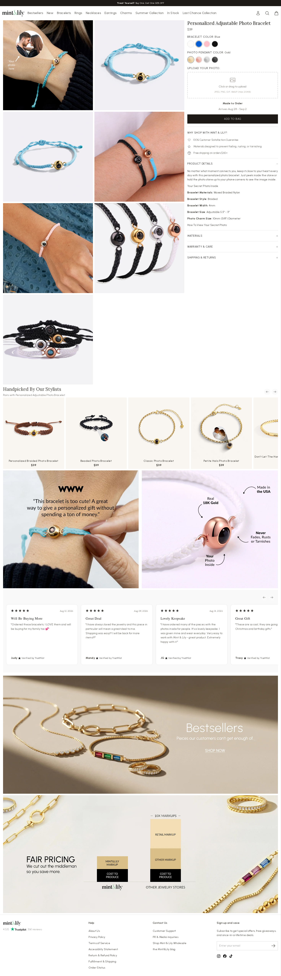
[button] (276, 13)
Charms (126, 13)
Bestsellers (35, 13)
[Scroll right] (275, 392)
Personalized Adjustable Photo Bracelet (40, 395)
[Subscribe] (273, 945)
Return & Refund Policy (103, 955)
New (50, 13)
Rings (78, 13)
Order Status (97, 967)
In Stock (173, 13)
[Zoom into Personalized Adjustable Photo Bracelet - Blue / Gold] (48, 65)
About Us (94, 931)
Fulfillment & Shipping (102, 961)
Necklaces (93, 13)
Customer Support (164, 931)
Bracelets (64, 13)
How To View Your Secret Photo (207, 225)
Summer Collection (150, 13)
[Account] (258, 13)
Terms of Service (99, 943)
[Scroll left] (267, 392)
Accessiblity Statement (103, 949)
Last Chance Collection (200, 13)
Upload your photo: (203, 68)
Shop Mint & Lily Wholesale (169, 943)
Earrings (110, 13)
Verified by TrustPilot (33, 658)
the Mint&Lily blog (164, 949)
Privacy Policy (97, 937)
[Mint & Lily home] (13, 13)
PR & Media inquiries (165, 937)
